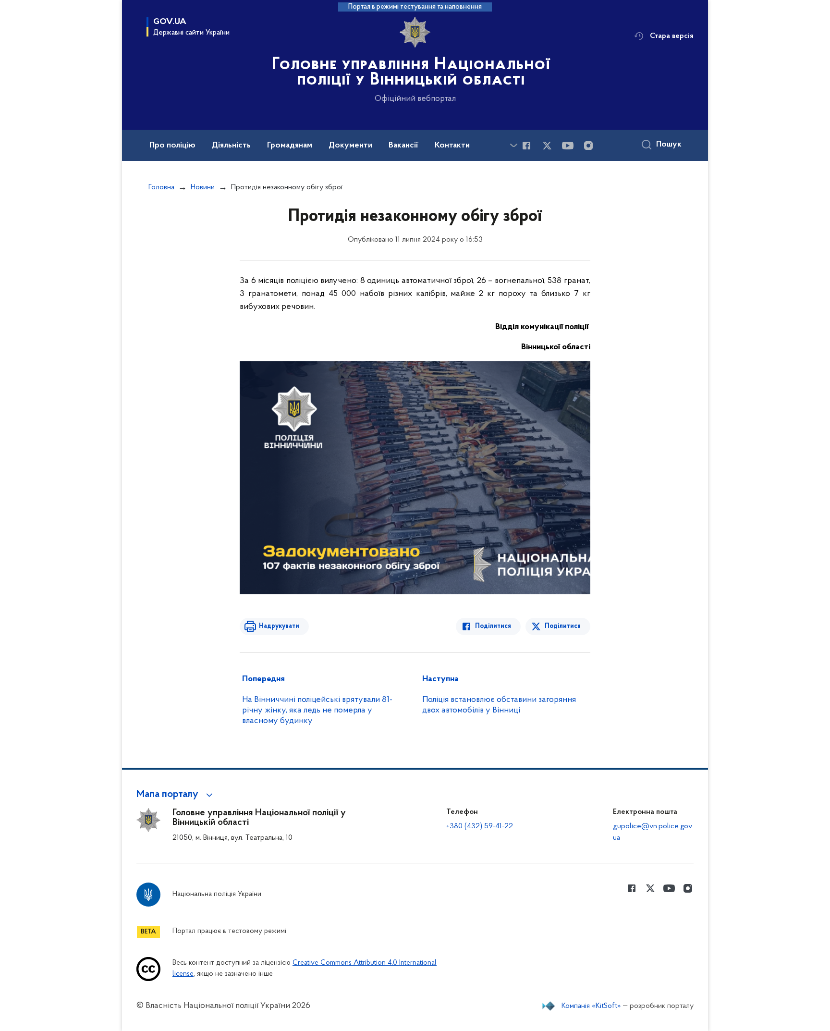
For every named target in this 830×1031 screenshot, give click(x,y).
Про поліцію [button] (172, 145)
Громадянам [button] (289, 145)
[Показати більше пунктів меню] (513, 145)
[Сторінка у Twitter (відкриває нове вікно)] (547, 145)
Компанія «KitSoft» (591, 1006)
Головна (161, 187)
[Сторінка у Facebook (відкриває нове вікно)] (526, 145)
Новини (203, 187)
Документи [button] (350, 145)
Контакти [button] (452, 145)
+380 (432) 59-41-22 (479, 826)
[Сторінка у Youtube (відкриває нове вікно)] (568, 145)
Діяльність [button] (231, 145)
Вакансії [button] (403, 145)
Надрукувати (279, 626)
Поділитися (493, 626)
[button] (176, 794)
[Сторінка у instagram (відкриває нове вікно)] (588, 145)
